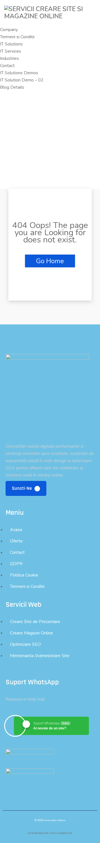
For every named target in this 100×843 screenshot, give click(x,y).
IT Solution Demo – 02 (22, 80)
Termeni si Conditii (17, 37)
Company (9, 30)
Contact (7, 66)
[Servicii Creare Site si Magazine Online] (50, 16)
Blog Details (12, 87)
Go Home (50, 261)
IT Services (10, 51)
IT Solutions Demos (19, 73)
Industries (9, 58)
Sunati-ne (22, 488)
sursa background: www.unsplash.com (50, 833)
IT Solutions (11, 44)
